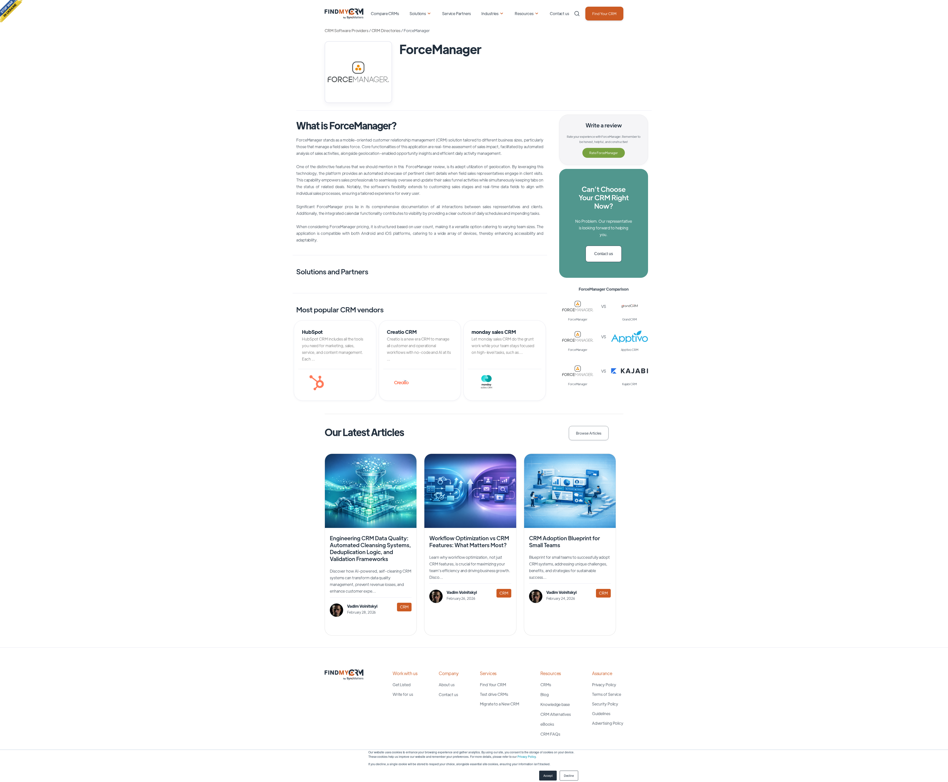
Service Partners (456, 13)
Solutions (418, 13)
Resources (524, 13)
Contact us (559, 13)
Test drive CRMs (494, 694)
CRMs (545, 684)
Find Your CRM (604, 13)
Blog (544, 694)
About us (446, 684)
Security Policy (605, 703)
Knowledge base (555, 704)
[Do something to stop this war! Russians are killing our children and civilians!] (11, 11)
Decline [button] (569, 775)
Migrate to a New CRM (499, 703)
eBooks (547, 724)
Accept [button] (547, 775)
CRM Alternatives (555, 714)
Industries (489, 13)
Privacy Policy (526, 756)
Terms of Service (606, 694)
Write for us (403, 694)
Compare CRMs (385, 13)
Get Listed (402, 684)
